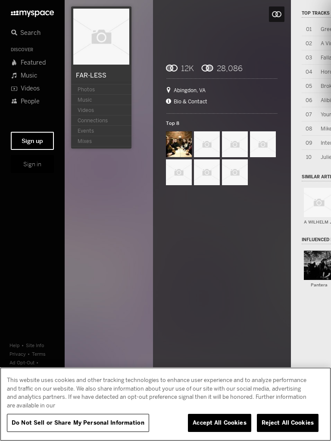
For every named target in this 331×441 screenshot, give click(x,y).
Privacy (17, 354)
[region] (165, 404)
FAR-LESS (91, 75)
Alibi (326, 100)
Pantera (319, 285)
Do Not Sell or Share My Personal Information (78, 422)
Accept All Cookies (219, 422)
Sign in (32, 164)
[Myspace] (32, 11)
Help (14, 345)
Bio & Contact (190, 101)
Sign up (32, 141)
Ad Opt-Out (21, 362)
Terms (39, 354)
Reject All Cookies (288, 422)
